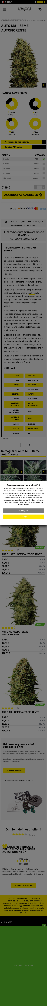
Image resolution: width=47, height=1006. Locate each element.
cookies (38, 500)
